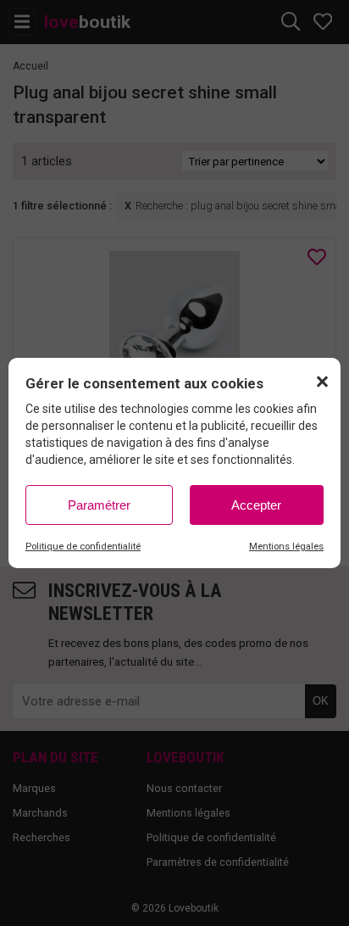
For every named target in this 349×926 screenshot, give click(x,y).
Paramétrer (99, 505)
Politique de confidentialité (83, 546)
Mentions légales (286, 546)
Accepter (256, 505)
